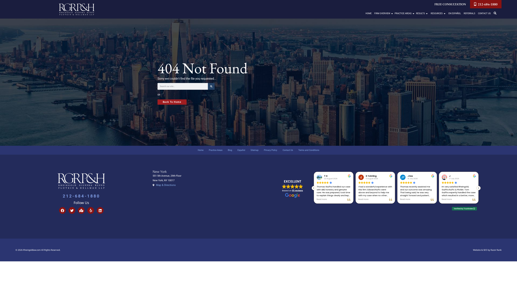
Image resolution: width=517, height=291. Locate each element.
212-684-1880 (81, 196)
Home (200, 150)
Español (241, 150)
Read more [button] (322, 199)
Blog (230, 150)
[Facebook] (62, 210)
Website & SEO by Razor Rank (487, 250)
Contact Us (288, 150)
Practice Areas (215, 150)
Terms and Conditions (308, 150)
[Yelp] (90, 210)
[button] (384, 13)
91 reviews (297, 190)
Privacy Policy (270, 150)
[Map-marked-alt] (81, 210)
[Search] (211, 86)
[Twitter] (72, 210)
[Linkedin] (100, 210)
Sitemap (254, 150)
